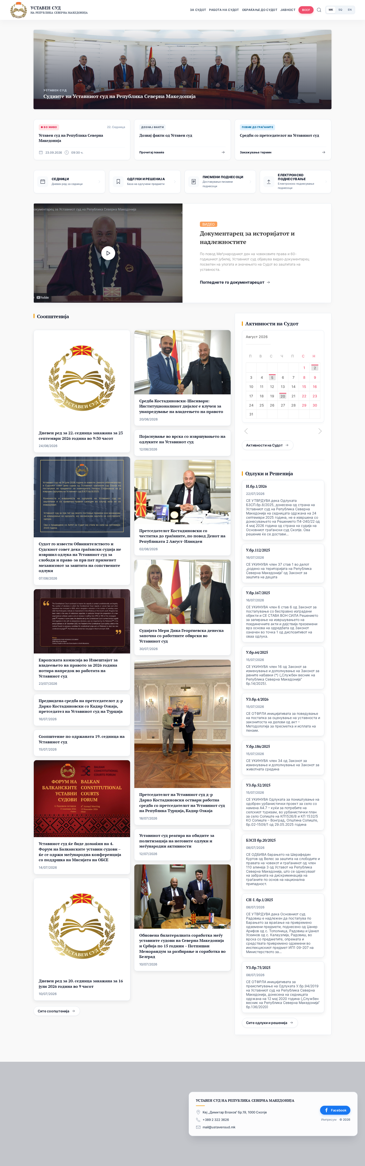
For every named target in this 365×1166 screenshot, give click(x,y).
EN (350, 9)
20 (283, 396)
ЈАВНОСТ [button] (287, 10)
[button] (246, 431)
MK (331, 9)
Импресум (328, 1120)
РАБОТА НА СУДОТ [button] (224, 10)
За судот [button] (198, 10)
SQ (340, 9)
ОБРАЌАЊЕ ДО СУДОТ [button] (259, 10)
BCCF (306, 10)
